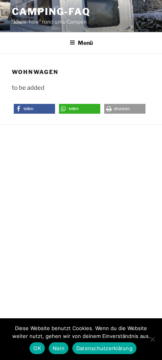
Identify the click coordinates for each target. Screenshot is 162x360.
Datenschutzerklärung (104, 348)
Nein (58, 348)
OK (37, 348)
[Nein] (152, 339)
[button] (34, 109)
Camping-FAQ (51, 11)
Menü (85, 42)
